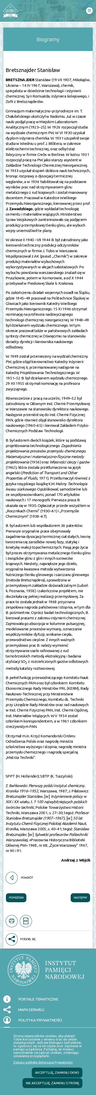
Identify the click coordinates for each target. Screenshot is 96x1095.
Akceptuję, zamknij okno (57, 1072)
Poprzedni (15, 896)
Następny (79, 896)
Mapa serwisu (31, 1009)
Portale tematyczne (38, 999)
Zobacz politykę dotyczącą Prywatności (43, 1062)
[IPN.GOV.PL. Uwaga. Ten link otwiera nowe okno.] (45, 973)
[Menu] (89, 11)
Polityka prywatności (40, 1020)
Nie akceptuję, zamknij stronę (52, 1083)
